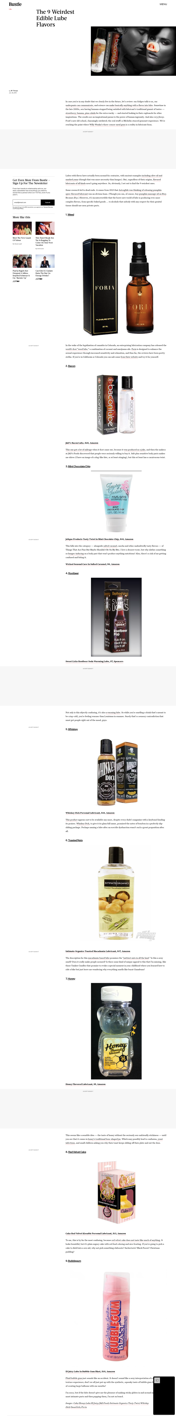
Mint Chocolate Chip (79, 466)
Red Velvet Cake (77, 1152)
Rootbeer (73, 573)
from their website (129, 356)
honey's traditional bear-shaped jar (104, 1139)
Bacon (71, 365)
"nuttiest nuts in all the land (136, 958)
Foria (134, 349)
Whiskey (73, 729)
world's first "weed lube (77, 349)
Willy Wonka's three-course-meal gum (107, 124)
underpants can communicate (79, 105)
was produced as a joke (134, 449)
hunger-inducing (76, 553)
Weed (71, 214)
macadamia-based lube (99, 958)
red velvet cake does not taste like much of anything (136, 1240)
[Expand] (156, 1378)
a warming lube (113, 712)
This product (72, 819)
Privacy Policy (19, 208)
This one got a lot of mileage (79, 449)
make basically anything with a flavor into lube (131, 105)
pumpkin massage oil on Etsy (152, 193)
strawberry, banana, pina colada (81, 113)
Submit (47, 203)
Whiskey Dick (82, 823)
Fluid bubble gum (74, 1378)
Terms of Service (48, 207)
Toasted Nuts (75, 840)
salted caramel (110, 545)
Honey (71, 978)
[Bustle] (15, 4)
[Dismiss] (172, 1378)
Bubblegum (74, 1260)
